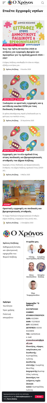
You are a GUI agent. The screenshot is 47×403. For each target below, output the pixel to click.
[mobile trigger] (5, 2)
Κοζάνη (20, 45)
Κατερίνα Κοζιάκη (41, 276)
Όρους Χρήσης (12, 399)
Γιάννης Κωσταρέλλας (32, 258)
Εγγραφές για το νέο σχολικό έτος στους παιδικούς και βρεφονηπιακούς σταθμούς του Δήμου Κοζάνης (22, 157)
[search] (42, 3)
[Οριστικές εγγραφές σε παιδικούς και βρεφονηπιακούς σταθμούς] (23, 192)
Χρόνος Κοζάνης (12, 69)
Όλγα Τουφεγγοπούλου (33, 294)
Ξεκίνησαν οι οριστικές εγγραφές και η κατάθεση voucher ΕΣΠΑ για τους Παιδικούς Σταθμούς (23, 106)
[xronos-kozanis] (20, 2)
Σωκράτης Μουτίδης (41, 258)
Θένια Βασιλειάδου (31, 276)
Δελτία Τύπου (9, 45)
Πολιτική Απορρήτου (23, 396)
